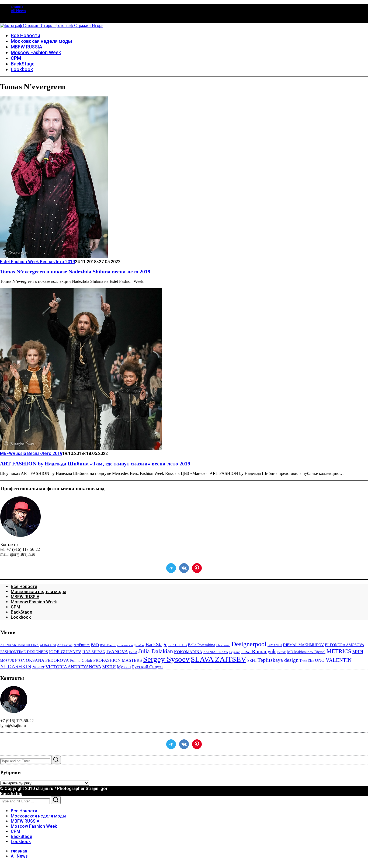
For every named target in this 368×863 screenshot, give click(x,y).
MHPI (357, 651)
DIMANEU (275, 645)
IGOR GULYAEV (65, 651)
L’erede (281, 652)
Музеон (124, 666)
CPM (15, 607)
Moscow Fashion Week (34, 601)
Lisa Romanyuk (258, 651)
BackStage (21, 612)
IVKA (133, 652)
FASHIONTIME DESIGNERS (24, 652)
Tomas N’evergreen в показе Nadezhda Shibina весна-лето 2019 (75, 271)
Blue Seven (223, 645)
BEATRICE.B (177, 645)
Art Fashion (64, 645)
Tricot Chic (307, 661)
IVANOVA (117, 651)
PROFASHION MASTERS (117, 660)
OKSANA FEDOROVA (47, 660)
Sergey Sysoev (166, 659)
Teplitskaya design (278, 660)
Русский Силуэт (147, 666)
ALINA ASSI (48, 645)
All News (18, 11)
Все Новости (24, 586)
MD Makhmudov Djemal (306, 652)
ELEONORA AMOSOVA (344, 645)
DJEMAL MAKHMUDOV (303, 645)
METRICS (339, 651)
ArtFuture (82, 645)
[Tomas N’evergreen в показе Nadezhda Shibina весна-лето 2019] (54, 256)
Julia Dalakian (155, 651)
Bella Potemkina (201, 645)
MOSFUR (7, 661)
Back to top (11, 793)
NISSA (20, 661)
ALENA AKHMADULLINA (19, 645)
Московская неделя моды (38, 591)
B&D (95, 645)
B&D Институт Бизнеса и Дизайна (122, 645)
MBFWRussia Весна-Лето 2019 (31, 453)
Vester (38, 666)
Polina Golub (81, 660)
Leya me (234, 652)
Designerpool (248, 644)
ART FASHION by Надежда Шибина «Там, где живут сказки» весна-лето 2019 (95, 464)
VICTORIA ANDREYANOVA (73, 666)
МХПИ (109, 666)
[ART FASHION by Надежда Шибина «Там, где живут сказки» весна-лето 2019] (81, 448)
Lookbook (21, 617)
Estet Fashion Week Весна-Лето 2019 (37, 261)
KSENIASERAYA (215, 652)
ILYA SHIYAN (93, 652)
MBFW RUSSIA (25, 596)
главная (18, 6)
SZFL (251, 660)
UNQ (320, 660)
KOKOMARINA (188, 652)
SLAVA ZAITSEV (218, 659)
